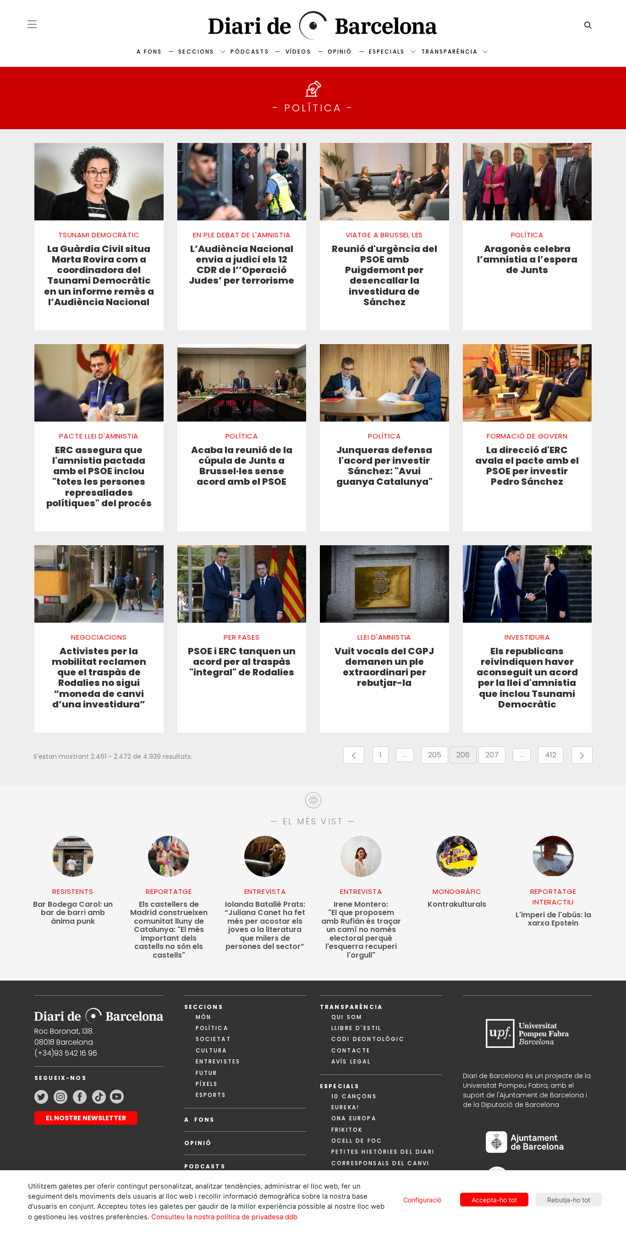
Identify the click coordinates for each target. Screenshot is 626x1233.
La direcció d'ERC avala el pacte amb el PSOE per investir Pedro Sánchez (527, 466)
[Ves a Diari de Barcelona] (313, 25)
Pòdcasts (250, 51)
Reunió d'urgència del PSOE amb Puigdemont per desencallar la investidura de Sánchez (384, 275)
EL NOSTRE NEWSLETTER (86, 1118)
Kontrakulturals (457, 904)
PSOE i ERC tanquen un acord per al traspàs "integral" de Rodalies (242, 662)
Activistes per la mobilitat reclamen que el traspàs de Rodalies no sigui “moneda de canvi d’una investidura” (99, 678)
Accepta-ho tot (494, 1200)
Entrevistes (218, 1061)
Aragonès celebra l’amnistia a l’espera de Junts (527, 260)
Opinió (340, 51)
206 (466, 757)
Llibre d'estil (356, 1028)
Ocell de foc (356, 1141)
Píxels (207, 1084)
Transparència (449, 51)
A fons (149, 51)
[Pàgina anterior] (354, 755)
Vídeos (298, 51)
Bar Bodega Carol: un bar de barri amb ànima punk (73, 913)
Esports (211, 1095)
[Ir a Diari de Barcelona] (98, 1013)
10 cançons (354, 1096)
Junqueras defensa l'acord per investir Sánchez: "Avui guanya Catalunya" (384, 466)
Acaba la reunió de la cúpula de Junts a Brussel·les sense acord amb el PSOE (241, 466)
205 (438, 757)
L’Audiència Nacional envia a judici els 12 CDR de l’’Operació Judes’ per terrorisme (241, 265)
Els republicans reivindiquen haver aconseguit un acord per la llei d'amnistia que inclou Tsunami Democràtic (527, 678)
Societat (213, 1039)
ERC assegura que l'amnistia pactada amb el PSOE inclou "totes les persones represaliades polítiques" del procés (99, 477)
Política (212, 1028)
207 (495, 757)
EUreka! (345, 1107)
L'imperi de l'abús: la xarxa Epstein (553, 919)
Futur (207, 1073)
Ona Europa (353, 1118)
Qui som (346, 1017)
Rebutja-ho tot (568, 1200)
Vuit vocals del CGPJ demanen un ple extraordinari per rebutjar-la (384, 667)
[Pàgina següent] (582, 755)
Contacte (350, 1050)
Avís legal (351, 1061)
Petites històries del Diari (382, 1152)
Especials (387, 51)
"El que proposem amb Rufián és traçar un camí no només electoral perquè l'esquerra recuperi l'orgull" (361, 930)
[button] (32, 24)
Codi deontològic (368, 1039)
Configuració (422, 1200)
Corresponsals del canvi (380, 1163)
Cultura (211, 1050)
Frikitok (346, 1130)
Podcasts (204, 1166)
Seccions (196, 51)
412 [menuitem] (554, 757)
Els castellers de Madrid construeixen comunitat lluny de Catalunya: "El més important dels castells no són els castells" (169, 930)
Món (203, 1017)
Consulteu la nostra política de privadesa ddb (224, 1217)
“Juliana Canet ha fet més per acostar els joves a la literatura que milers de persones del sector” (265, 925)
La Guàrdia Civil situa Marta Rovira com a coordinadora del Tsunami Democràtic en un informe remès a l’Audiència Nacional (99, 275)
